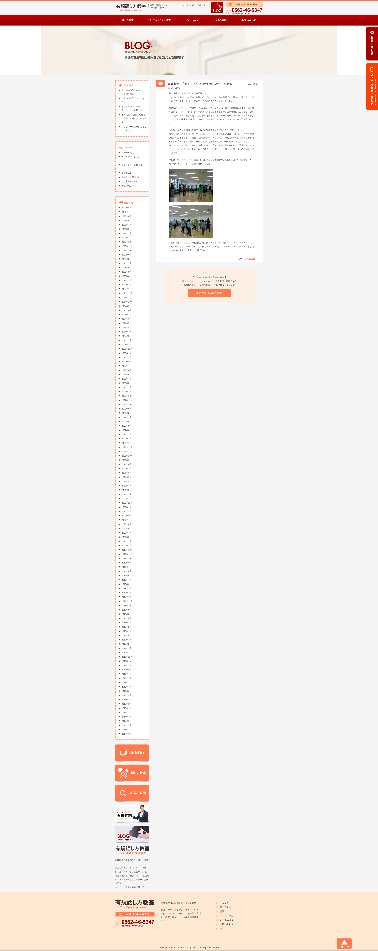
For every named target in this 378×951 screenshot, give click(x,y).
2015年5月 (127, 695)
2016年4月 (127, 674)
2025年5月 (127, 272)
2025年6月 (127, 268)
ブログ (125, 173)
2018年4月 (127, 618)
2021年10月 (127, 456)
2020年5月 (127, 528)
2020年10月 (127, 507)
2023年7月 (127, 366)
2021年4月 (127, 481)
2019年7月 (127, 567)
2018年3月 (127, 623)
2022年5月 (127, 426)
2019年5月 (127, 576)
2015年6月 (127, 691)
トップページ (226, 903)
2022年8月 (127, 413)
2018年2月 (127, 627)
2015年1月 (127, 712)
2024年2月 (127, 336)
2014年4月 (127, 730)
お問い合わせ (226, 924)
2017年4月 (127, 640)
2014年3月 (127, 734)
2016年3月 (127, 678)
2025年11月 (127, 246)
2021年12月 (127, 447)
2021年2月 (127, 490)
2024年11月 (127, 297)
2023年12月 (127, 345)
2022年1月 (127, 443)
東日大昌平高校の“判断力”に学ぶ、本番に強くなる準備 (134, 118)
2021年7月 (127, 469)
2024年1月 (127, 340)
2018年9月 (127, 610)
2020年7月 (127, 520)
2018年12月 (127, 597)
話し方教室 (127, 181)
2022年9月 (127, 409)
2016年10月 (127, 661)
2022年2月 (127, 439)
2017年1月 (127, 653)
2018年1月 (127, 631)
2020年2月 (127, 541)
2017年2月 (127, 648)
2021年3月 (127, 486)
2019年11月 (127, 554)
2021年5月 (127, 477)
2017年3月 (127, 644)
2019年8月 (127, 563)
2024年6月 (127, 319)
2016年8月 (127, 670)
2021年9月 (127, 460)
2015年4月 (127, 700)
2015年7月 (127, 687)
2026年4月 (127, 225)
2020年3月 (127, 537)
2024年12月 (127, 293)
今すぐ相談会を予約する (210, 293)
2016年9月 (127, 665)
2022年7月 (127, 417)
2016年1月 (127, 682)
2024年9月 (127, 306)
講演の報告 (127, 186)
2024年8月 (127, 310)
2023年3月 (127, 383)
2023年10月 (127, 353)
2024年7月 (127, 315)
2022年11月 (127, 400)
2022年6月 (127, 422)
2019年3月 (127, 584)
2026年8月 (127, 208)
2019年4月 (127, 580)
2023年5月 (127, 374)
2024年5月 (127, 323)
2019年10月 (127, 558)
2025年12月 (127, 242)
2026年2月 (127, 233)
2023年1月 (127, 392)
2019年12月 (127, 550)
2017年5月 (127, 635)
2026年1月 (127, 238)
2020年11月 (127, 503)
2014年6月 (127, 721)
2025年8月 (127, 259)
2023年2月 (127, 387)
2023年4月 (127, 379)
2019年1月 (127, 593)
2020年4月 (127, 533)
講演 (222, 911)
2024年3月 (127, 332)
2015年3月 (127, 704)
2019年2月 (127, 588)
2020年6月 (127, 524)
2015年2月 (127, 708)
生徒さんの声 (128, 177)
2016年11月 (127, 657)
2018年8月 (127, 614)
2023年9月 (127, 357)
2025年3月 (127, 280)
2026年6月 (127, 216)
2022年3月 (127, 434)
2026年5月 (127, 220)
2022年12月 (127, 396)
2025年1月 (127, 289)
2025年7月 (127, 263)
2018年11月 (127, 601)
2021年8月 (127, 464)
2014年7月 (127, 717)
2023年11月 (127, 349)
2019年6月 (127, 571)
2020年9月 (127, 511)
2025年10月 (127, 250)
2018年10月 (127, 605)
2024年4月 (127, 327)
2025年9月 (127, 255)
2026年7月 (127, 212)
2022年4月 (127, 430)
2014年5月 (127, 725)
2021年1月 (127, 494)
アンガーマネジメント (132, 157)
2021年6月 (127, 473)
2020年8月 (127, 516)
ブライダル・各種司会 (132, 165)
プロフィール (226, 916)
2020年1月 (127, 546)
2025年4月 (127, 276)
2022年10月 (127, 404)
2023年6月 (127, 370)
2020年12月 (127, 499)
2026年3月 (127, 229)
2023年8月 (127, 362)
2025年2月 (127, 285)
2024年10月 (127, 302)
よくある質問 (226, 920)
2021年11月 (127, 451)
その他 (252, 259)
